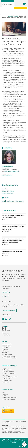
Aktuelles (16, 16)
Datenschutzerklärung (7, 354)
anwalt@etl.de (5, 296)
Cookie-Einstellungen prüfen (9, 357)
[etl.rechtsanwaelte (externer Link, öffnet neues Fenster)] (3, 318)
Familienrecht (10, 201)
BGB (3, 201)
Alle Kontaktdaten (6, 175)
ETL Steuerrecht (6, 378)
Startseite (10, 16)
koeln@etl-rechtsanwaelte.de (11, 171)
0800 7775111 (6, 292)
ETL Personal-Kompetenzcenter (10, 376)
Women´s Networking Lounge (9, 397)
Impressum (4, 352)
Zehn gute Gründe (6, 345)
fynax (3, 392)
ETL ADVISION (6, 382)
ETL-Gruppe (5, 349)
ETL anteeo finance (7, 380)
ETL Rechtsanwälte (7, 370)
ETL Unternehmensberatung (9, 373)
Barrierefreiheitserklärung (8, 356)
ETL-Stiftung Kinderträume (8, 399)
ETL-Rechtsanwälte (7, 344)
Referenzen (5, 347)
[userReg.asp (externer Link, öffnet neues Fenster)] (8, 411)
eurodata (4, 395)
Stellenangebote (6, 351)
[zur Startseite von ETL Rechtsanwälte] (7, 4)
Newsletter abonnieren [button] (9, 310)
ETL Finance (5, 375)
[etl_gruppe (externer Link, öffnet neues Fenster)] (10, 318)
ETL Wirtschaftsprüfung (8, 371)
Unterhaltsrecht (19, 201)
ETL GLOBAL (5, 368)
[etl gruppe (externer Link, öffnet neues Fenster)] (6, 318)
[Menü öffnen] (24, 3)
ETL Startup (5, 394)
